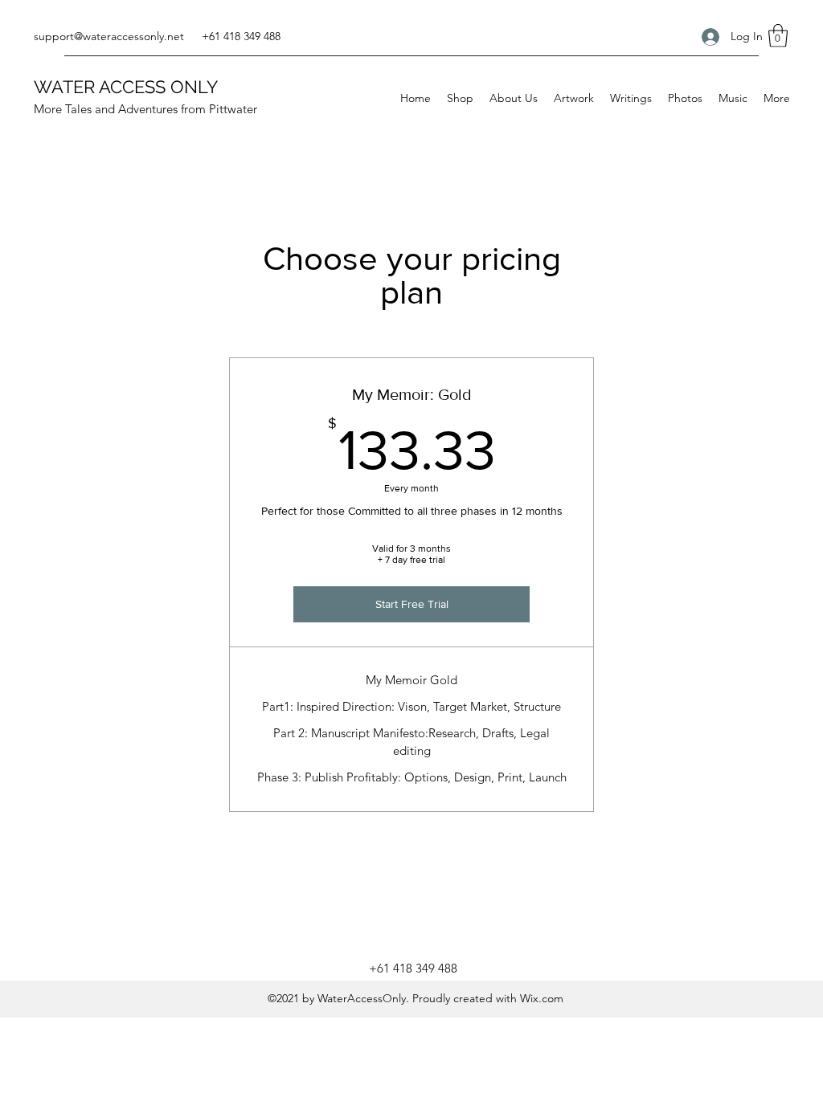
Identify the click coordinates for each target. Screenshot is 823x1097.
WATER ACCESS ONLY (126, 86)
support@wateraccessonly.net (109, 36)
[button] (778, 35)
